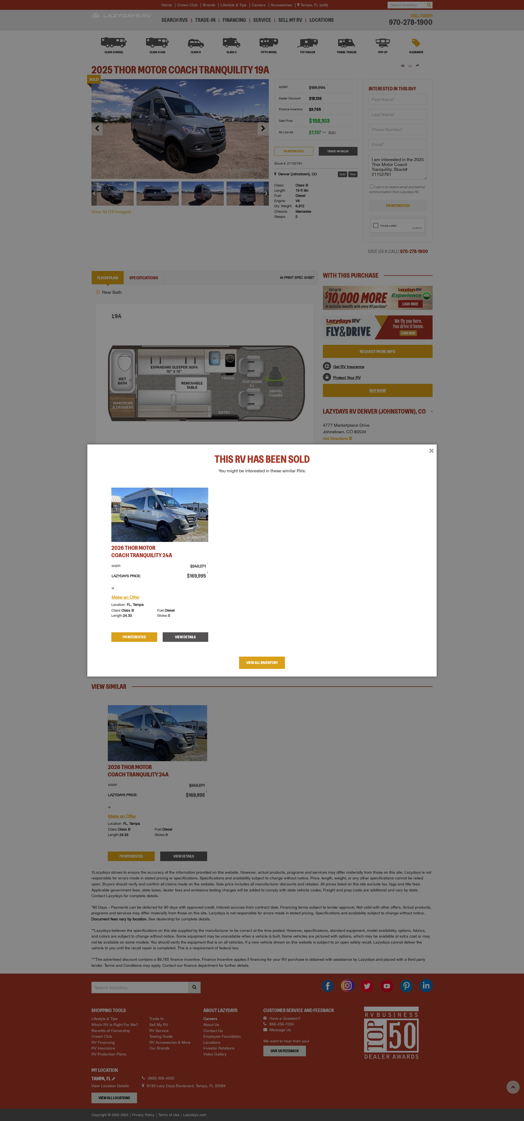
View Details (185, 636)
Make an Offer (125, 597)
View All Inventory (262, 662)
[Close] (431, 451)
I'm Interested (134, 636)
